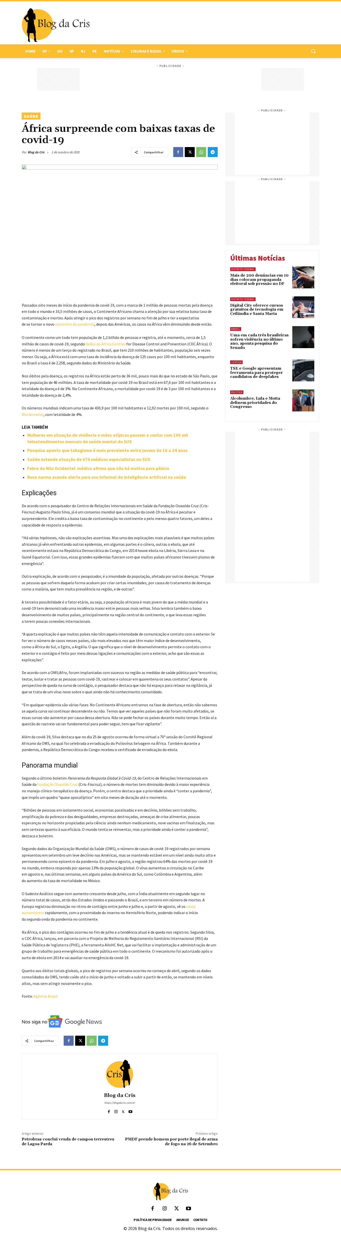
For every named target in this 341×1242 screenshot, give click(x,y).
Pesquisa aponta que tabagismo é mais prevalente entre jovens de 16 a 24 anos (107, 450)
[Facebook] (178, 152)
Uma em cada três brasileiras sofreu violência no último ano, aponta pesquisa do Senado (259, 341)
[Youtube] (130, 1110)
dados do (93, 343)
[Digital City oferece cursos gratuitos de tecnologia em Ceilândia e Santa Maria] (303, 307)
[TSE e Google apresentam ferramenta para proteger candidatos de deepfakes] (303, 370)
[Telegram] (213, 152)
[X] (190, 152)
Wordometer (32, 414)
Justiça (236, 362)
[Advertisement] (202, 25)
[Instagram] (116, 1110)
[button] (313, 51)
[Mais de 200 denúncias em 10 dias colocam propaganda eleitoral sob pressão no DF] (303, 277)
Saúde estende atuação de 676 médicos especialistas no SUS (88, 459)
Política (236, 392)
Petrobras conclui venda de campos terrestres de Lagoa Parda (68, 1141)
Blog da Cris (36, 152)
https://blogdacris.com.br (119, 1102)
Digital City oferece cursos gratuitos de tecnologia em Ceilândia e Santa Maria (256, 309)
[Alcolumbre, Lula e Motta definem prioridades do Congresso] (303, 400)
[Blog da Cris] (120, 1074)
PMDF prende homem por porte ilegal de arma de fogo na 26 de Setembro (171, 1141)
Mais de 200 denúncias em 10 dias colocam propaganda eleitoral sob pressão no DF (259, 279)
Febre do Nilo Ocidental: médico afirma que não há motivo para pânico (98, 468)
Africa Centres (113, 343)
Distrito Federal (243, 269)
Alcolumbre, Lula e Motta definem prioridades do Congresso (255, 402)
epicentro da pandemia (74, 324)
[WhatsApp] (201, 152)
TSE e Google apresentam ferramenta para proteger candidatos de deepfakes (256, 372)
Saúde (31, 116)
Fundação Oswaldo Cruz (57, 784)
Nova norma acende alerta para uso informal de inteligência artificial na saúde (106, 477)
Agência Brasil (45, 996)
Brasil (235, 329)
